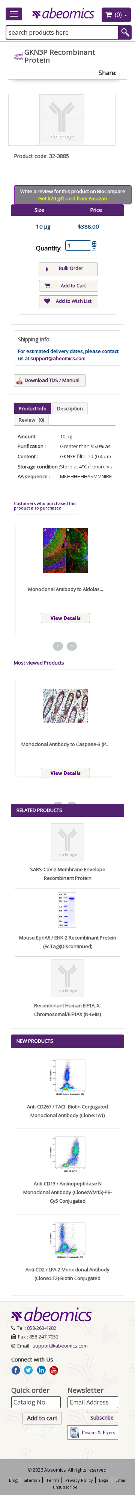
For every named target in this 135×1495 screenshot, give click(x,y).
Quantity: (49, 248)
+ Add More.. (44, 1430)
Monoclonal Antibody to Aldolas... (65, 589)
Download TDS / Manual (52, 380)
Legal (104, 1480)
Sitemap (32, 1480)
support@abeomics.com (58, 358)
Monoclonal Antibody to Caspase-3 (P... (65, 744)
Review (31, 419)
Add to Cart (73, 285)
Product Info (32, 408)
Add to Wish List (74, 301)
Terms (52, 1480)
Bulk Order (71, 268)
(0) (118, 15)
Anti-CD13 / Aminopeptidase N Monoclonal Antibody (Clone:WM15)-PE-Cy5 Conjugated (67, 1192)
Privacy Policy (79, 1480)
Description (70, 408)
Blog (13, 1480)
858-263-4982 (41, 1328)
